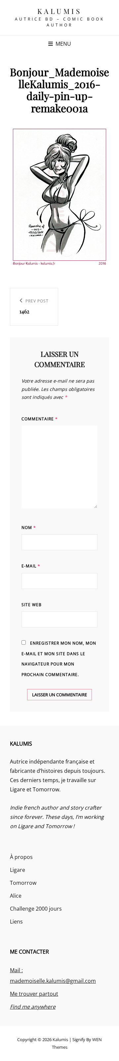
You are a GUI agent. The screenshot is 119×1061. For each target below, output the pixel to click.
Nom (28, 527)
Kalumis (59, 11)
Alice (15, 895)
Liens (16, 921)
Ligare (17, 870)
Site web (31, 605)
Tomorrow (23, 882)
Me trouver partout (34, 993)
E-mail (30, 566)
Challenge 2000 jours (36, 908)
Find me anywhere (33, 1006)
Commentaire (39, 419)
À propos (21, 857)
